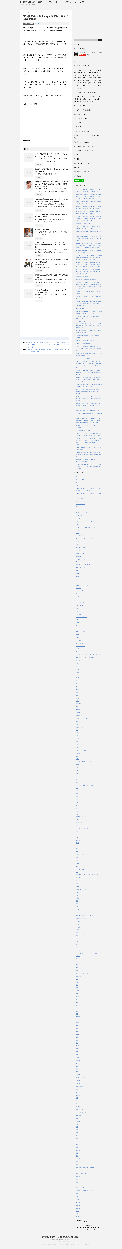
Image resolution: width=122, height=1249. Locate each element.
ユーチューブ (79, 651)
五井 (77, 686)
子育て (77, 811)
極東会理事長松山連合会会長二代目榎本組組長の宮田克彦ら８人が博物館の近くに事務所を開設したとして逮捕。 (88, 379)
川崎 (77, 837)
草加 (77, 1092)
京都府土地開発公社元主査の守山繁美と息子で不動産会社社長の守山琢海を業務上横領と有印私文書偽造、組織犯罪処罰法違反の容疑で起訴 (88, 420)
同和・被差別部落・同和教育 (83, 762)
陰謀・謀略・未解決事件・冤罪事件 (85, 1167)
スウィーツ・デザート (81, 567)
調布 (77, 1124)
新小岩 (77, 886)
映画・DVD (79, 906)
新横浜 (77, 892)
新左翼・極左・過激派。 (82, 889)
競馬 (77, 1054)
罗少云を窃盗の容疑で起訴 (83, 358)
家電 (77, 819)
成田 (77, 866)
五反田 (77, 689)
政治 (77, 872)
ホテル (77, 625)
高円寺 (77, 1196)
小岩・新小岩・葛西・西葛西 (83, 828)
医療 (77, 741)
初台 (77, 730)
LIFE (77, 482)
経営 (77, 1063)
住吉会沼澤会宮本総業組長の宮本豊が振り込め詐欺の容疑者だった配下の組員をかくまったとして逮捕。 (88, 405)
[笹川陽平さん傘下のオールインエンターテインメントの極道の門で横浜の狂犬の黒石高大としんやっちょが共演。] (28, 249)
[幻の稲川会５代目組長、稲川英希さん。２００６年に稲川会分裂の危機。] (28, 176)
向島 (77, 767)
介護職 (77, 701)
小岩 (77, 825)
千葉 (77, 747)
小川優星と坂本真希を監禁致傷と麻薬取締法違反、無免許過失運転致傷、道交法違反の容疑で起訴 (88, 454)
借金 (77, 706)
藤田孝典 (78, 1106)
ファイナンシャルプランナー (83, 608)
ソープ (77, 582)
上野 (77, 666)
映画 (77, 904)
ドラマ (77, 596)
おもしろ (78, 501)
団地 (77, 776)
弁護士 (77, 848)
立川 (77, 1051)
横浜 (77, 961)
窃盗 (77, 1048)
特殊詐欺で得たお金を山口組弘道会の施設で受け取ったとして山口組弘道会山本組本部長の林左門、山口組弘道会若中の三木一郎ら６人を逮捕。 (88, 264)
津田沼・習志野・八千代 (82, 973)
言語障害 (78, 1121)
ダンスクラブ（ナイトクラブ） (84, 591)
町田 (77, 1014)
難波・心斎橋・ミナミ (81, 1173)
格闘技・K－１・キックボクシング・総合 (86, 953)
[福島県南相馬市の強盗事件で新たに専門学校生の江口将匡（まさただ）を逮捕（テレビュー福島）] (28, 206)
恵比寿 (77, 863)
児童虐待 (78, 712)
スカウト (78, 570)
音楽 (77, 1179)
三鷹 (77, 663)
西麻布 (77, 1118)
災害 (77, 1002)
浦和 (77, 985)
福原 (77, 1040)
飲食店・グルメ (80, 1187)
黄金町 (77, 1211)
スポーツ (78, 573)
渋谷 (77, 993)
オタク (77, 533)
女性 (77, 808)
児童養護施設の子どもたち (83, 718)
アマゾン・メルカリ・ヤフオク (84, 521)
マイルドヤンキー (80, 631)
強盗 (77, 851)
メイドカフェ (79, 634)
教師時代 (78, 877)
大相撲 (77, 802)
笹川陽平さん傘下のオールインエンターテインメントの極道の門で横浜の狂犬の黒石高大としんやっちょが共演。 (51, 245)
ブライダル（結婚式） (81, 617)
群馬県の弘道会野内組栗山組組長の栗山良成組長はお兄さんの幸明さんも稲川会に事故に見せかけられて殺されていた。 (88, 391)
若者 (77, 1089)
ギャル (77, 544)
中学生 (77, 675)
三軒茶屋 (78, 660)
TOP (22, 7)
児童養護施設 (79, 715)
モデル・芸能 (79, 643)
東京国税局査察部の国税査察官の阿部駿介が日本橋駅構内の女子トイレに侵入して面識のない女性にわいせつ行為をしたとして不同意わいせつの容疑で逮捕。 (48, 345)
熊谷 (77, 1005)
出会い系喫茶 (79, 727)
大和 (77, 788)
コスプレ (78, 550)
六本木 (77, 724)
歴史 (77, 967)
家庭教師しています (81, 817)
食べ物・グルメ (80, 1185)
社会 (77, 1025)
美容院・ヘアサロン (81, 1077)
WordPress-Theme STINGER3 (61, 1242)
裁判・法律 (78, 1115)
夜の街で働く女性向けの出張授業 (84, 785)
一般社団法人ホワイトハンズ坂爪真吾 (85, 657)
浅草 (77, 979)
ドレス (77, 599)
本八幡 (77, 930)
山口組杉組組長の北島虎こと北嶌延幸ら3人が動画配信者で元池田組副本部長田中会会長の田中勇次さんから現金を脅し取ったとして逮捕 (89, 257)
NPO (77, 485)
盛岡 (77, 1019)
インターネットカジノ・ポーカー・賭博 (86, 527)
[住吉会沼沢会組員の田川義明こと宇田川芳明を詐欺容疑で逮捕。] (28, 282)
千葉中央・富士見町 (81, 750)
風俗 (77, 1182)
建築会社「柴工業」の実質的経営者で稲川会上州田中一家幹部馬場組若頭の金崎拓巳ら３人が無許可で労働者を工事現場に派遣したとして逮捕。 (88, 245)
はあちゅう (78, 507)
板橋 (77, 941)
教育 (77, 880)
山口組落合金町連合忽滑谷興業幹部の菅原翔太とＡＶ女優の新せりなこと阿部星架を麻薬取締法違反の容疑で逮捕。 (88, 372)
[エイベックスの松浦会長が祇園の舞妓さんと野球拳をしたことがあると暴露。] (28, 221)
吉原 (77, 756)
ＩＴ (77, 1214)
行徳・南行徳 (79, 1109)
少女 (77, 831)
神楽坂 (77, 1034)
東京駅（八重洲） (80, 935)
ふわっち (78, 509)
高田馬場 (78, 1202)
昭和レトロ (78, 912)
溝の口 (77, 999)
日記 (77, 901)
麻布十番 (78, 1208)
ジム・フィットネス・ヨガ (83, 564)
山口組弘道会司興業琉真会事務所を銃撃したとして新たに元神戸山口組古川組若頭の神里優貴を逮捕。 (88, 348)
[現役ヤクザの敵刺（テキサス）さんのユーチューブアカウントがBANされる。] (28, 297)
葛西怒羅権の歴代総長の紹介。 (84, 430)
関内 (77, 1161)
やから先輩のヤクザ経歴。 (43, 229)
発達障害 (78, 1017)
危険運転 (78, 753)
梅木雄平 (78, 956)
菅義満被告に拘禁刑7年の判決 (83, 223)
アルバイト (78, 524)
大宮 (77, 793)
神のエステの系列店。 (81, 308)
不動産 (77, 672)
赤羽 (77, 1132)
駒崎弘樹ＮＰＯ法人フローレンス (84, 1190)
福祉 (77, 1043)
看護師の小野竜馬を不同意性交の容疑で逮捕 (87, 410)
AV (76, 476)
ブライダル (78, 614)
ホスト (77, 622)
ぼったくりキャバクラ (81, 512)
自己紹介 (78, 1080)
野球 (77, 1135)
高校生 (77, 1199)
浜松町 (77, 982)
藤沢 (77, 1103)
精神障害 (78, 1060)
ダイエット (78, 588)
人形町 (77, 698)
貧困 (77, 1127)
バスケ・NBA (79, 605)
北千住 (77, 735)
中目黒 (77, 677)
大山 (77, 796)
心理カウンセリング (81, 854)
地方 (77, 779)
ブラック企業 (79, 620)
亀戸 (77, 683)
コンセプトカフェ (80, 559)
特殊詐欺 (78, 1008)
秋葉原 (77, 1045)
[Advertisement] (35, 124)
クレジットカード (80, 547)
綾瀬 (77, 1069)
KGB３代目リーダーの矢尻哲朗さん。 (86, 340)
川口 (77, 834)
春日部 (77, 909)
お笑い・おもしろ (80, 504)
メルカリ (78, 637)
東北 (77, 938)
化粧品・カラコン (80, 733)
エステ (77, 530)
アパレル (78, 518)
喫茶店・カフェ (80, 773)
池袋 (77, 970)
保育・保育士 (79, 704)
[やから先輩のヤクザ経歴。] (28, 236)
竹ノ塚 (77, 1057)
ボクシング (78, 628)
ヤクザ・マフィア (80, 646)
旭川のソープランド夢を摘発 (83, 343)
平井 (77, 846)
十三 (77, 744)
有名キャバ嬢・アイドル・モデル (84, 915)
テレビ (77, 593)
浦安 (77, 988)
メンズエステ (79, 640)
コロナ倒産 (78, 556)
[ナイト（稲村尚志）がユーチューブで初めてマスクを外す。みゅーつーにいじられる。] (28, 161)
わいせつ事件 (79, 515)
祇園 (77, 1028)
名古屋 (77, 764)
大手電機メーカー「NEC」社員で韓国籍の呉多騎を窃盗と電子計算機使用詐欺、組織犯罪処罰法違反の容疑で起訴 (88, 303)
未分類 (77, 924)
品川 (77, 770)
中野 (77, 680)
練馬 (77, 1072)
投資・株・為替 (80, 869)
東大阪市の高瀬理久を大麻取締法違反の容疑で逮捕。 (61, 1237)
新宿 (77, 883)
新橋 (77, 895)
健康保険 (78, 709)
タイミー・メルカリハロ (82, 585)
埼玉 (77, 782)
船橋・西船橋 (79, 1086)
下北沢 (77, 669)
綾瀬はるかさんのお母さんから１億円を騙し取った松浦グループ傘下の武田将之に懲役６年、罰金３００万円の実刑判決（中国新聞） (51, 184)
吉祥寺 (77, 759)
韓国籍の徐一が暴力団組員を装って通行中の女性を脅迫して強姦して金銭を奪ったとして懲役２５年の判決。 (88, 238)
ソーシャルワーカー (81, 579)
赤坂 (77, 1130)
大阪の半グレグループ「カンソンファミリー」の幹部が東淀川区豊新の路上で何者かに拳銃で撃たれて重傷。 (88, 398)
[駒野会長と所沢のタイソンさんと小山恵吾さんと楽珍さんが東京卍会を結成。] (28, 267)
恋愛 (77, 860)
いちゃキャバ (79, 498)
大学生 (77, 790)
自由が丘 (78, 1083)
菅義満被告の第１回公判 (82, 276)
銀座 (77, 1147)
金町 (77, 1141)
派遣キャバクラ (80, 976)
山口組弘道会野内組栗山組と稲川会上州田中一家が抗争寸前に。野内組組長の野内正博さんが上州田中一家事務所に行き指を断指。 (88, 218)
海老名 (77, 990)
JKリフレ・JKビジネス (82, 479)
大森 (77, 799)
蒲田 (77, 1098)
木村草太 (78, 921)
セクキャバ (78, 576)
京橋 (77, 692)
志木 (77, 857)
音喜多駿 (78, 1176)
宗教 (77, 814)
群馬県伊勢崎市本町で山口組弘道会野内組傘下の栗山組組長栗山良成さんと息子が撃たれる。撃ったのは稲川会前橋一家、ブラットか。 (88, 197)
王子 (77, 1011)
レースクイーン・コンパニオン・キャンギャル (88, 654)
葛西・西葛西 (79, 1095)
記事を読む (39, 164)
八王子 (77, 721)
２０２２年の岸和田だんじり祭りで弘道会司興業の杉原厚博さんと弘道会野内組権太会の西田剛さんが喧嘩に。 (88, 466)
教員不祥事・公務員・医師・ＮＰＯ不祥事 (87, 875)
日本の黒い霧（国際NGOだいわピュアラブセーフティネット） (56, 2)
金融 (77, 1144)
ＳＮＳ (77, 1216)
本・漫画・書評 (80, 927)
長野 (77, 1156)
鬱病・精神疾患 (80, 1205)
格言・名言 (78, 950)
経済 (77, 1066)
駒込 (77, 1193)
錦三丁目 (78, 1150)
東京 (77, 932)
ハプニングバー (80, 602)
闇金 (77, 1164)
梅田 (77, 959)
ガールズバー (79, 535)
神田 (77, 1037)
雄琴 (77, 1170)
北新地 (77, 738)
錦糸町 (77, 1153)
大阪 (77, 805)
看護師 (77, 1022)
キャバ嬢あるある (80, 541)
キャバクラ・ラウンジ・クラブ (84, 538)
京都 (77, 695)
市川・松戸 (78, 840)
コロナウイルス (80, 553)
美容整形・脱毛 (80, 1074)
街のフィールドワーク (81, 1112)
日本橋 (77, 898)
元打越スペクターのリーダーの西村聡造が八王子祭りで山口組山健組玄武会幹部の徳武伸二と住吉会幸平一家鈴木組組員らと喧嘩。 (88, 271)
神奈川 (77, 1031)
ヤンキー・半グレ (39, 23)
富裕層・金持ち (80, 822)
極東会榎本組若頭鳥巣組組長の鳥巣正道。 (87, 279)
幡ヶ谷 (77, 843)
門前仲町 (78, 1159)
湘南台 (77, 996)
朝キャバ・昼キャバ (81, 918)
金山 (77, 1138)
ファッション (79, 611)
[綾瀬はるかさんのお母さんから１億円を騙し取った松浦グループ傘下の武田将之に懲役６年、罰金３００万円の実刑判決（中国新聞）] (28, 189)
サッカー (78, 562)
